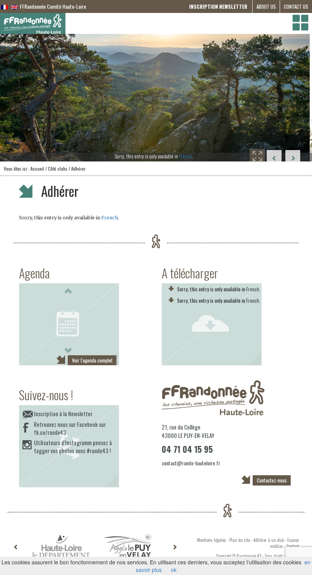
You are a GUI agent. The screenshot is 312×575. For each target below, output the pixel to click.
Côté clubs (57, 168)
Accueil (37, 168)
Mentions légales (211, 540)
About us (266, 6)
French (187, 156)
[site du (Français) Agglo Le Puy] (127, 546)
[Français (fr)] (4, 6)
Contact (293, 546)
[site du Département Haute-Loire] (61, 546)
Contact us (296, 6)
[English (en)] (14, 6)
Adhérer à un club (268, 540)
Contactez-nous (272, 480)
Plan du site (239, 540)
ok (174, 569)
